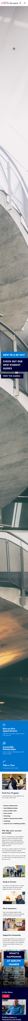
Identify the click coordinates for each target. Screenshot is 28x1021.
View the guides (11, 376)
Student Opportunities (14, 983)
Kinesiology (7, 816)
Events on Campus (14, 972)
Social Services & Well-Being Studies (14, 823)
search (3, 8)
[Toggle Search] (20, 3)
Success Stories (14, 977)
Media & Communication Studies (13, 818)
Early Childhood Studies (11, 808)
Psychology (7, 821)
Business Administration (11, 806)
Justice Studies (8, 813)
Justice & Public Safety (10, 811)
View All (6, 996)
